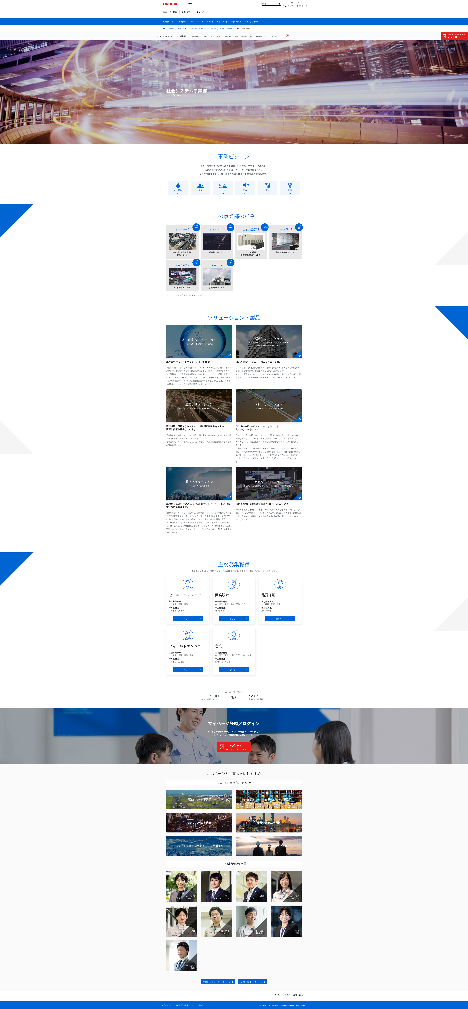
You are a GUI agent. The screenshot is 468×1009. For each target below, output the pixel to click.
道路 (223, 190)
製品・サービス (170, 12)
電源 (201, 190)
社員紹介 (219, 36)
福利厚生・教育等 (231, 36)
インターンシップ (274, 36)
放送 (290, 190)
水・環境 (178, 190)
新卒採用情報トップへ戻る (251, 982)
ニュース (200, 12)
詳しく (186, 619)
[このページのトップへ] (463, 1005)
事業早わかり (196, 36)
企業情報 (186, 12)
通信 (267, 190)
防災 (245, 190)
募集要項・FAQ (246, 36)
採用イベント (260, 36)
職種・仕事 (208, 36)
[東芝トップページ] (170, 4)
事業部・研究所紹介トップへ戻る (216, 982)
